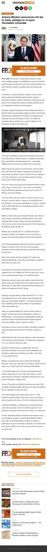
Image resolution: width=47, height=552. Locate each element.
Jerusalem (27, 464)
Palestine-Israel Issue (11, 466)
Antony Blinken (22, 462)
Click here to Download (30, 444)
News (43, 464)
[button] (3, 3)
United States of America (31, 466)
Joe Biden (36, 464)
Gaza (4, 464)
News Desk (13, 27)
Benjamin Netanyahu (37, 462)
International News (14, 464)
